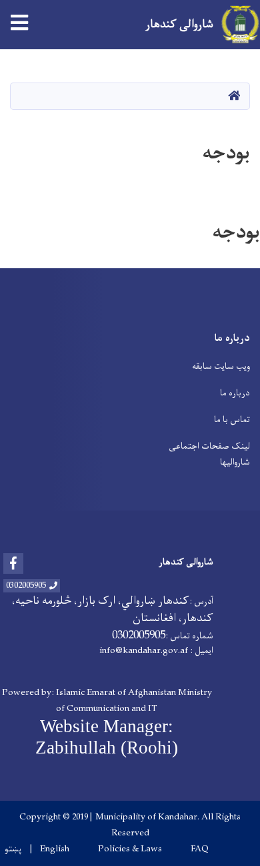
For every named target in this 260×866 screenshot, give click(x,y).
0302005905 (26, 585)
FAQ (200, 849)
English (54, 849)
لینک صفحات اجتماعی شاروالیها (209, 454)
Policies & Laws (130, 849)
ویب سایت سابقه (221, 366)
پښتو (13, 849)
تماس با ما (232, 419)
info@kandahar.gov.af (143, 650)
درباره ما (235, 393)
